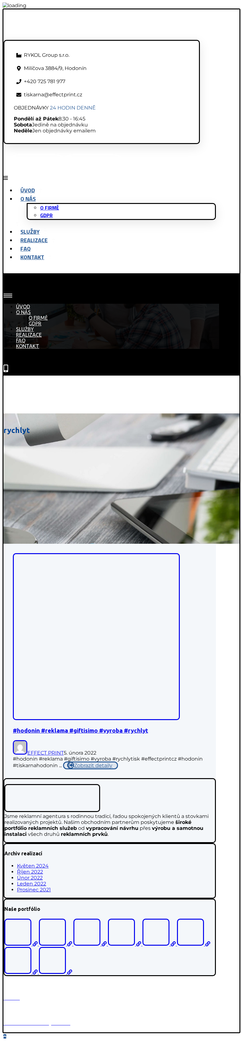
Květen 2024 (33, 866)
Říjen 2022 (30, 872)
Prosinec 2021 (34, 890)
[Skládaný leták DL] (55, 972)
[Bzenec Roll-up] (56, 944)
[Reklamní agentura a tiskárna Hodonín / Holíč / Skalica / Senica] (58, 37)
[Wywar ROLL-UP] (21, 972)
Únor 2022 (30, 878)
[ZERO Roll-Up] (125, 944)
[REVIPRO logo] (159, 944)
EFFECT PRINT (45, 753)
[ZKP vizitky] (90, 944)
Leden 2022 (31, 884)
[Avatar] (20, 753)
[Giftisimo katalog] (21, 944)
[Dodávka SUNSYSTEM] (193, 944)
